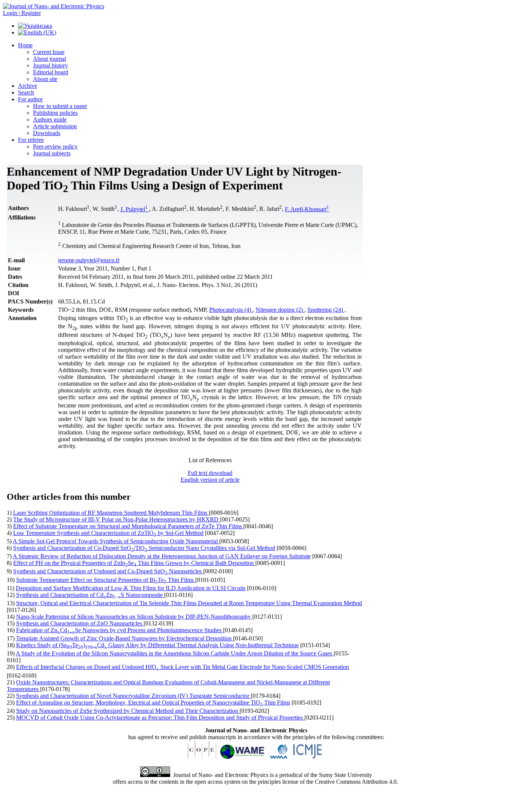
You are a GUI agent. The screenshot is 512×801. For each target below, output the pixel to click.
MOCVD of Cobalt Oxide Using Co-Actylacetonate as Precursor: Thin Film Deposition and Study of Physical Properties (160, 717)
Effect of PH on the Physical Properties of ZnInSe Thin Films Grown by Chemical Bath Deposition (134, 563)
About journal (49, 59)
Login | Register (22, 13)
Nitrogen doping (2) (280, 310)
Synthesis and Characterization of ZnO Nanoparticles (80, 623)
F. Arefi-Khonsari (307, 209)
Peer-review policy (55, 146)
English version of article (210, 479)
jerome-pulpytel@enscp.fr (89, 260)
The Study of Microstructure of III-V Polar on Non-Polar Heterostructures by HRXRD (116, 519)
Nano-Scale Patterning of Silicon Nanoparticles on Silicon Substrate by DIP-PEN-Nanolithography (134, 616)
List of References (210, 460)
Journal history (50, 65)
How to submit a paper (60, 106)
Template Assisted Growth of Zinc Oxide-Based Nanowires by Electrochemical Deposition (124, 638)
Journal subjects (51, 153)
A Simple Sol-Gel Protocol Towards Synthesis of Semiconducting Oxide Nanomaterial (116, 541)
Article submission (55, 126)
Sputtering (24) (325, 310)
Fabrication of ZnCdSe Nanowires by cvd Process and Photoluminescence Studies (119, 630)
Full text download (210, 473)
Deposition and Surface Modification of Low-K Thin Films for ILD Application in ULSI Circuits (131, 588)
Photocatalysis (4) (231, 310)
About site (45, 79)
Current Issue (48, 52)
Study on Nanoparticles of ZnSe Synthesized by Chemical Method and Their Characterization (128, 711)
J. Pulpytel (134, 209)
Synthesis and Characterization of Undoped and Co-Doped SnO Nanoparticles (108, 571)
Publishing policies (55, 113)
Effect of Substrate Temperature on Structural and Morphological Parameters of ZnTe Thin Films (128, 526)
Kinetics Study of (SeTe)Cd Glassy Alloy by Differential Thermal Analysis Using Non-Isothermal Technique (157, 645)
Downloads (46, 133)
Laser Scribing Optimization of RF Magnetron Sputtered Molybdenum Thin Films (111, 512)
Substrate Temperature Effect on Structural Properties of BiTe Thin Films (105, 580)
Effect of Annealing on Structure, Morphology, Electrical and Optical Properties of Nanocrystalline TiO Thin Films (153, 702)
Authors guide (50, 119)
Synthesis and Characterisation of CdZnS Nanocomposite (90, 595)
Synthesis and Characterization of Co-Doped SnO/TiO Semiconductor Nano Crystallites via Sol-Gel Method (144, 548)
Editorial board (50, 72)
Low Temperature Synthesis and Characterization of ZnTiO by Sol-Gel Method (108, 533)
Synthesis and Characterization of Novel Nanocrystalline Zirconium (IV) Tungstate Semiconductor (133, 696)
